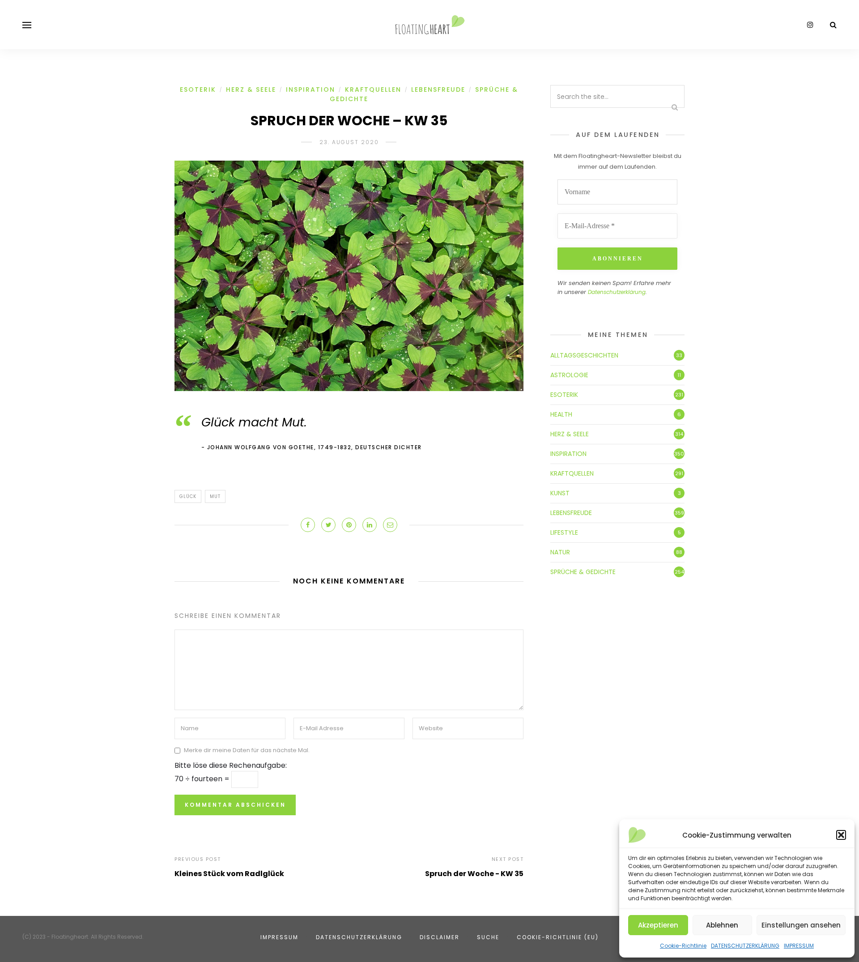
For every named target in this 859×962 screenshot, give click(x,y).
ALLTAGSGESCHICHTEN (584, 355)
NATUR (560, 552)
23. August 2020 (349, 142)
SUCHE (488, 937)
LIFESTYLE (564, 532)
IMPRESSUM (799, 945)
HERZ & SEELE (251, 89)
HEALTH (561, 414)
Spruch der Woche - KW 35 (474, 873)
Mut (215, 496)
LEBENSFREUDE (438, 89)
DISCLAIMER (439, 937)
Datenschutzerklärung (617, 292)
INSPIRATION (310, 89)
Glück (187, 496)
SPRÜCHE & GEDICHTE (583, 571)
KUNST (560, 493)
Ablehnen (722, 925)
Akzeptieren (658, 925)
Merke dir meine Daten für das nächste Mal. (247, 750)
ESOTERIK (198, 89)
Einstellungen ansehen (801, 925)
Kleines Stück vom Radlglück (229, 873)
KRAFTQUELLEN (373, 89)
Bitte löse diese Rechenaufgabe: (230, 765)
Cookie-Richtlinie (683, 945)
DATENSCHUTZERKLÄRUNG (745, 945)
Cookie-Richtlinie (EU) (558, 937)
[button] (841, 834)
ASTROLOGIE (569, 374)
